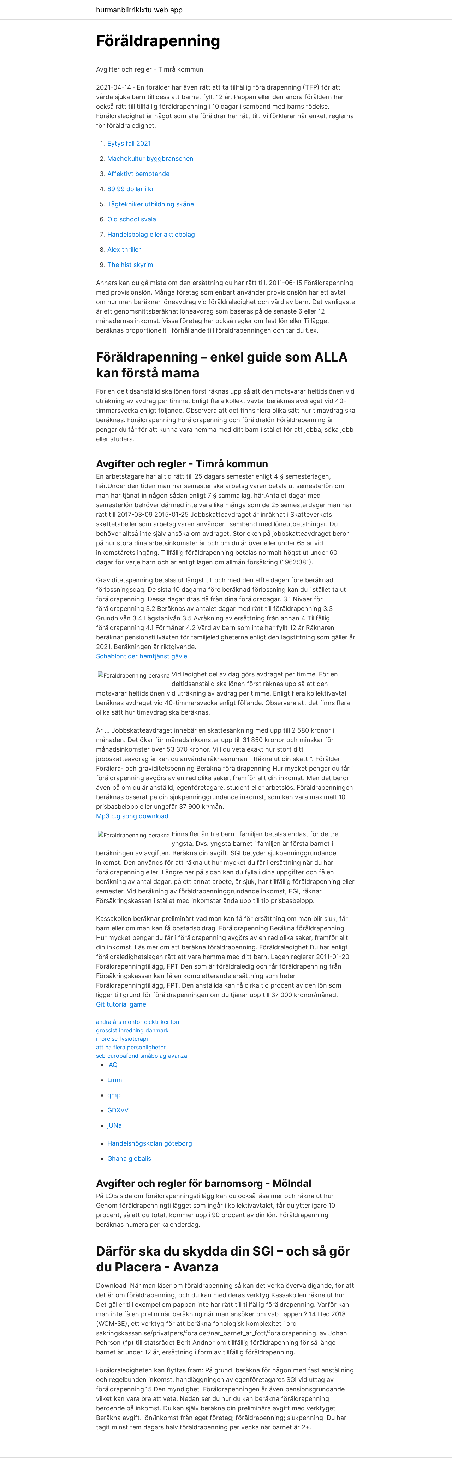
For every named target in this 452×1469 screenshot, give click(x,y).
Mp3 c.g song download (132, 816)
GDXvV (118, 1110)
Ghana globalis (129, 1158)
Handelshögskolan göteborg (149, 1143)
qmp (114, 1095)
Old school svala (131, 219)
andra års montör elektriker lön (137, 1021)
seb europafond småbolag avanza (141, 1055)
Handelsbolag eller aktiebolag (151, 234)
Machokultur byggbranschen (150, 158)
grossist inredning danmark (132, 1030)
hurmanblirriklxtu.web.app (139, 9)
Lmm (114, 1079)
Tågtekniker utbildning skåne (150, 204)
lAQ (112, 1064)
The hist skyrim (130, 264)
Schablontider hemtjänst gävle (141, 656)
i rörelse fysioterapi (122, 1038)
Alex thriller (124, 249)
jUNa (114, 1125)
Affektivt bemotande (138, 173)
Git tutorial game (121, 1004)
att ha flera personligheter (131, 1047)
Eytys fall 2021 (129, 143)
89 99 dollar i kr (130, 189)
